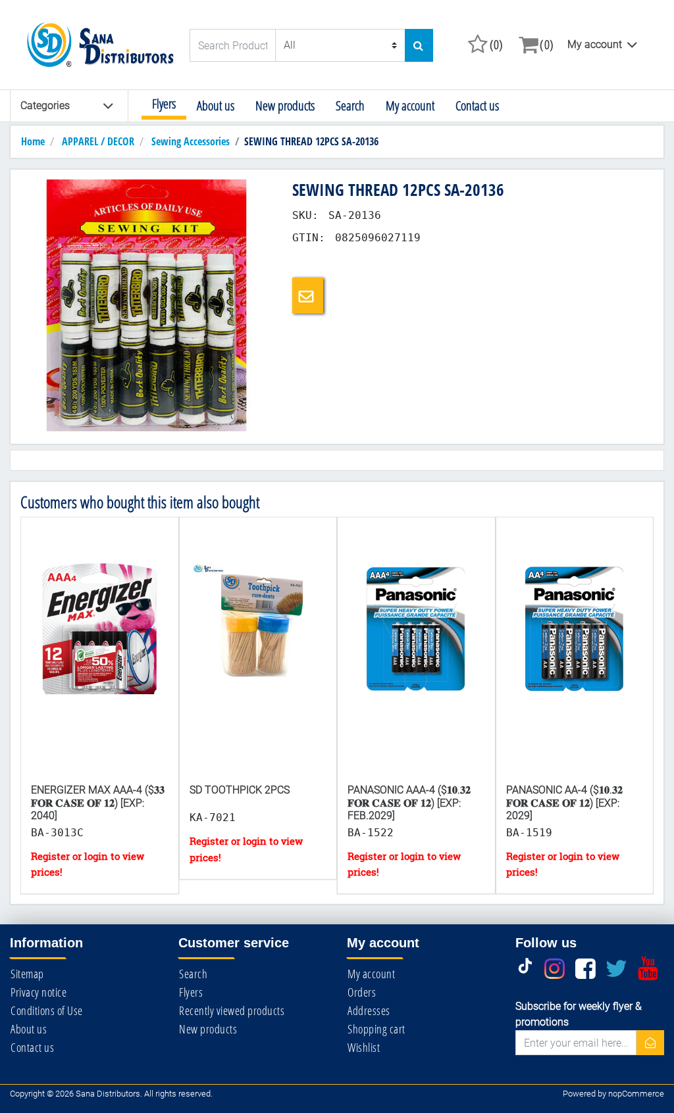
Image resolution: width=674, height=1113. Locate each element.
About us (215, 105)
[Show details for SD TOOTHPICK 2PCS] (258, 665)
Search (350, 105)
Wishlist (364, 1047)
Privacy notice (38, 992)
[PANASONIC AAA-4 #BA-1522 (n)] (416, 665)
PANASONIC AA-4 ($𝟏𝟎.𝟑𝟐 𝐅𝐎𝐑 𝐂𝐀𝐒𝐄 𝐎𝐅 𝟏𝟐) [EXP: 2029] (564, 802)
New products (285, 105)
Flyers (164, 103)
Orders (362, 992)
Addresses (369, 1010)
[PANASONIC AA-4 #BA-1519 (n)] (575, 665)
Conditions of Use (47, 1010)
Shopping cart (376, 1029)
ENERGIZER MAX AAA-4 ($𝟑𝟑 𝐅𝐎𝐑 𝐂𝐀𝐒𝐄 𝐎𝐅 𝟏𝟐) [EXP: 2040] (98, 802)
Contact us (477, 105)
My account (594, 44)
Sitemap (27, 974)
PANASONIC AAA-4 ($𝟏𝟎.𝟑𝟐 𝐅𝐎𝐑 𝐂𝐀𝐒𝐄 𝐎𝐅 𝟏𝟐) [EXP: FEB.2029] (409, 802)
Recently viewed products (231, 1010)
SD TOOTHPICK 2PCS (240, 790)
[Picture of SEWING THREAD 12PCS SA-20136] (146, 304)
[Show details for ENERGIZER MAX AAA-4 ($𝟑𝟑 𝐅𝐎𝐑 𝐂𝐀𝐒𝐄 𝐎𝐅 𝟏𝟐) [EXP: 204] (99, 665)
